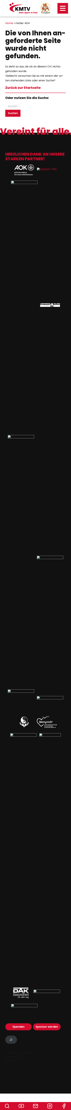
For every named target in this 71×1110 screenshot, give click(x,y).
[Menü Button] (62, 8)
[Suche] (7, 1106)
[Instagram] (50, 1106)
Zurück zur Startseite (23, 88)
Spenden (18, 1027)
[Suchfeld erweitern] (11, 1040)
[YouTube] (21, 1106)
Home (9, 23)
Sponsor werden (47, 1027)
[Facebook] (64, 1106)
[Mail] (35, 1106)
